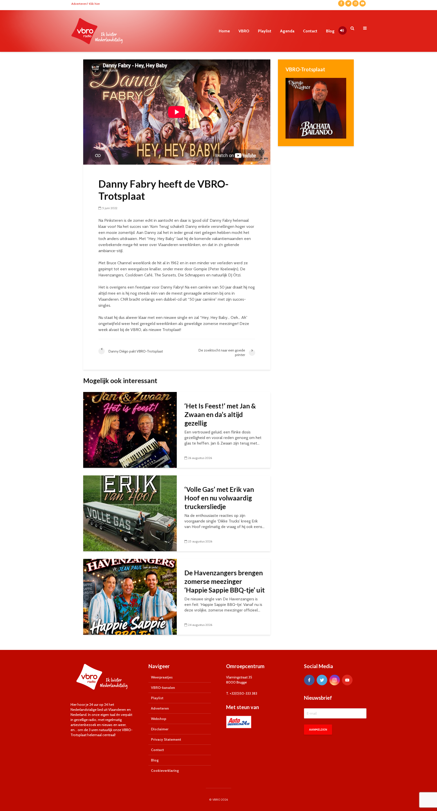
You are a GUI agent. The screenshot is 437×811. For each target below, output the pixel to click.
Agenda (287, 31)
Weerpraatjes (162, 677)
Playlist (264, 31)
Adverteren (160, 708)
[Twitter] (322, 680)
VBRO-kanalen (163, 687)
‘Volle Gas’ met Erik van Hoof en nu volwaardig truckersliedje (219, 498)
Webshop (158, 718)
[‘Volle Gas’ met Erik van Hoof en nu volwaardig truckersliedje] (130, 513)
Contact (310, 31)
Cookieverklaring (165, 770)
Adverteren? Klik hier (85, 4)
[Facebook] (309, 680)
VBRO (243, 31)
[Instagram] (334, 680)
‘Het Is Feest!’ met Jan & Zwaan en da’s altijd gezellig (220, 414)
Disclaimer (159, 729)
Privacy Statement (166, 739)
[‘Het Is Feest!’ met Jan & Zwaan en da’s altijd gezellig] (130, 429)
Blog (330, 31)
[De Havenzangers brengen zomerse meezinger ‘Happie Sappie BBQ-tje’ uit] (130, 596)
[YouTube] (347, 680)
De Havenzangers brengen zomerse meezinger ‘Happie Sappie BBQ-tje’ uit (224, 581)
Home (224, 31)
